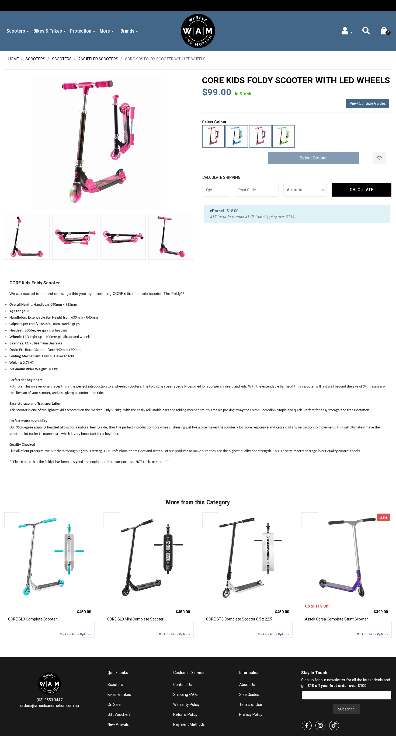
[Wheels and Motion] (198, 31)
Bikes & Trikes (119, 694)
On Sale (114, 704)
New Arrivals (118, 724)
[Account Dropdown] (346, 32)
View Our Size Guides (368, 103)
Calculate (361, 189)
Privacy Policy (250, 714)
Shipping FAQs (185, 694)
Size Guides (249, 694)
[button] (366, 32)
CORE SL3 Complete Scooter (32, 619)
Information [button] (249, 672)
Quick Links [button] (118, 672)
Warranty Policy (186, 704)
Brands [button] (127, 31)
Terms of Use (250, 704)
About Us (247, 684)
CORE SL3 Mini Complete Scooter (135, 619)
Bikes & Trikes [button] (47, 31)
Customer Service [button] (189, 672)
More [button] (105, 31)
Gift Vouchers (119, 714)
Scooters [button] (15, 31)
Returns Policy (185, 714)
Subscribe (346, 708)
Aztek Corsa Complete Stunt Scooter (336, 619)
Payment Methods (189, 724)
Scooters (115, 684)
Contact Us (182, 684)
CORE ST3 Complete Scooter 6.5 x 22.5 (239, 619)
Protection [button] (80, 31)
